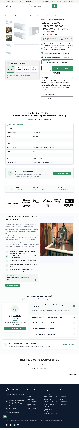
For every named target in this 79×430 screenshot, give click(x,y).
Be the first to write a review (39, 368)
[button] (73, 6)
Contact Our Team (63, 173)
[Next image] (37, 31)
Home (6, 15)
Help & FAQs (46, 1)
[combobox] (43, 6)
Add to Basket (62, 68)
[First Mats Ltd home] (12, 6)
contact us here (56, 72)
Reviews (59, 1)
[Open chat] (5, 416)
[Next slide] (9, 56)
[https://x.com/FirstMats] (10, 425)
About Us (52, 1)
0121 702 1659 (27, 1)
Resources (65, 1)
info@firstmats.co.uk (14, 412)
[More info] (55, 38)
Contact (71, 1)
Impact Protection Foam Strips (19, 15)
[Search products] (54, 6)
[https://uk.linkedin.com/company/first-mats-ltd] (18, 425)
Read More (44, 89)
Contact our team (25, 75)
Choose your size (13, 285)
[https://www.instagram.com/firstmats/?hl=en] (14, 425)
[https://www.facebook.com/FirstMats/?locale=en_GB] (6, 425)
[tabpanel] (27, 32)
